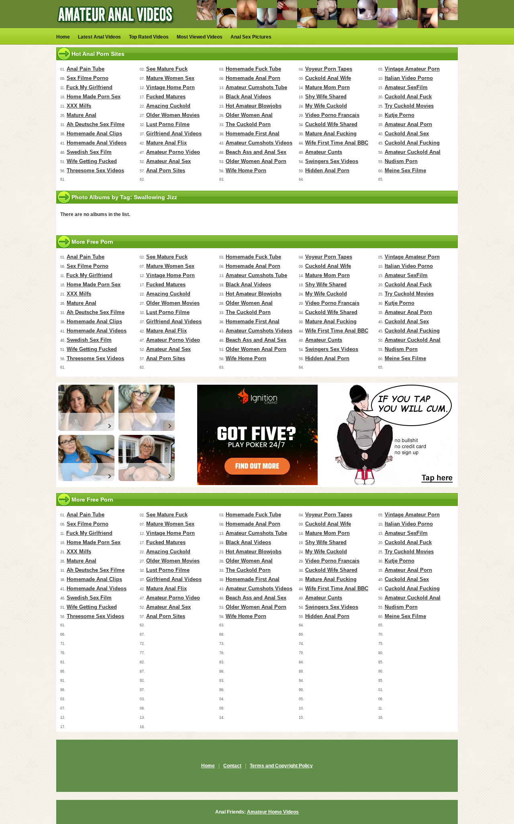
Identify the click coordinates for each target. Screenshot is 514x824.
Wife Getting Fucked (92, 161)
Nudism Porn (401, 161)
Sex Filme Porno (87, 78)
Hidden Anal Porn (327, 170)
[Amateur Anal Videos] (116, 26)
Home (63, 37)
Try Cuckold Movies (409, 106)
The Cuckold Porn (248, 124)
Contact (232, 766)
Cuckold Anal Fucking (412, 143)
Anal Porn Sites (165, 170)
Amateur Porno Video (173, 152)
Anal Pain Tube (85, 69)
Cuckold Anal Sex (407, 134)
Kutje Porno (399, 115)
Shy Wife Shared (326, 97)
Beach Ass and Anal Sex (256, 152)
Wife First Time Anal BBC (336, 143)
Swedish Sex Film (89, 152)
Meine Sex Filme (405, 170)
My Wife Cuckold (326, 106)
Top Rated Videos (149, 37)
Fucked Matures (166, 97)
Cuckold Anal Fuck (408, 97)
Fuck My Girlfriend (89, 87)
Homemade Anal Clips (94, 134)
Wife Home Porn (246, 170)
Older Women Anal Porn (256, 161)
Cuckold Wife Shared (331, 124)
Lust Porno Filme (168, 124)
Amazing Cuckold (168, 106)
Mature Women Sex (170, 78)
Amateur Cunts (323, 152)
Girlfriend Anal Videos (174, 134)
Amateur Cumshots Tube (256, 87)
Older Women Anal (249, 115)
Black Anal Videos (248, 97)
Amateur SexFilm (406, 87)
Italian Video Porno (409, 78)
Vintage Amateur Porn (412, 69)
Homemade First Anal (252, 134)
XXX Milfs (79, 106)
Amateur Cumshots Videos (259, 143)
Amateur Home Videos (273, 812)
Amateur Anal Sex (168, 161)
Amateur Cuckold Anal (413, 152)
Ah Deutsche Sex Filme (95, 124)
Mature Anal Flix (166, 143)
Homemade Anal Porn (253, 78)
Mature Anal (81, 115)
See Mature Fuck (167, 69)
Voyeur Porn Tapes (328, 69)
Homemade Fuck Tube (253, 69)
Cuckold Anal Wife (328, 78)
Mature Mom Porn (327, 87)
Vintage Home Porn (170, 87)
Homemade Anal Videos (96, 143)
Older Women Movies (173, 115)
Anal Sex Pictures (250, 37)
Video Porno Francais (332, 115)
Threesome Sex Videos (95, 170)
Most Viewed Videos (199, 37)
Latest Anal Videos (99, 37)
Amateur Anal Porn (408, 124)
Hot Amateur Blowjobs (253, 106)
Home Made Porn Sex (93, 97)
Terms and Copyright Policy (281, 766)
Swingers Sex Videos (331, 161)
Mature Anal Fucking (331, 134)
